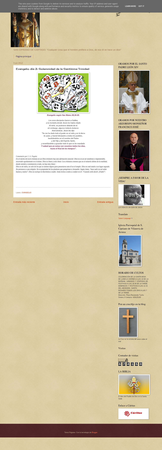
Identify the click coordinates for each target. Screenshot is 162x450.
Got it (141, 6)
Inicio (66, 202)
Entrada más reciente (24, 202)
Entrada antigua (105, 202)
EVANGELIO (26, 193)
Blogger (94, 432)
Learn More (130, 6)
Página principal (23, 56)
